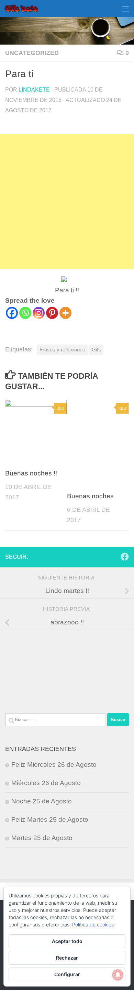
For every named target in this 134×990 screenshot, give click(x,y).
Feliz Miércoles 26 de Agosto (54, 764)
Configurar (67, 974)
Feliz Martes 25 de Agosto (49, 819)
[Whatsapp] (25, 313)
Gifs (96, 349)
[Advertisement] (67, 201)
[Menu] (125, 8)
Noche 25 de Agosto (41, 801)
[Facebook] (12, 313)
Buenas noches (90, 496)
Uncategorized (32, 52)
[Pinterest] (52, 313)
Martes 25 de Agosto (41, 837)
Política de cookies (93, 924)
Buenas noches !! (31, 473)
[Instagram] (39, 313)
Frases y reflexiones (62, 349)
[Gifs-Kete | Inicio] (27, 9)
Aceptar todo (67, 941)
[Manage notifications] (117, 974)
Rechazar (67, 958)
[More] (65, 313)
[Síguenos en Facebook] (125, 557)
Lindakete (34, 89)
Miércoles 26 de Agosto (46, 782)
